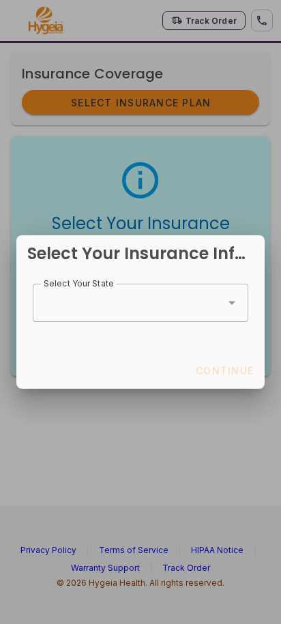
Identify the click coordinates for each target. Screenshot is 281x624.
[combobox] (140, 303)
